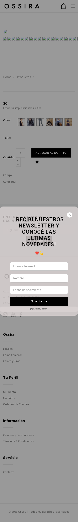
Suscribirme (39, 301)
